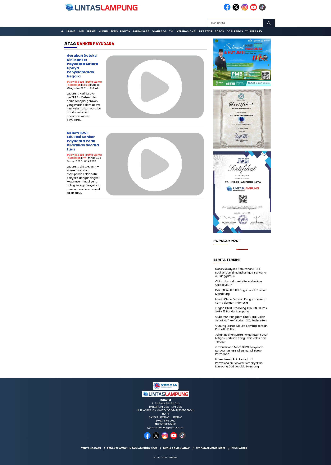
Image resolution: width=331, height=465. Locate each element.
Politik (125, 31)
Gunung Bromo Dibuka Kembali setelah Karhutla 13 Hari (241, 327)
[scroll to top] (318, 459)
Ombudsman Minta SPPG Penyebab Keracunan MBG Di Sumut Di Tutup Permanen (239, 350)
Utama (70, 31)
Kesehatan (74, 84)
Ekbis (114, 31)
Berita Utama (94, 81)
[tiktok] (263, 9)
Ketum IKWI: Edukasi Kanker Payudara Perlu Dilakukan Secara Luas (83, 141)
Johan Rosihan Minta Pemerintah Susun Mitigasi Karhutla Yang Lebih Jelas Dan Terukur (241, 338)
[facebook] (228, 9)
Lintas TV (255, 31)
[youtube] (254, 9)
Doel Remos (234, 31)
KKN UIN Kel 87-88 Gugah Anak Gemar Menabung (240, 292)
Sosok (219, 31)
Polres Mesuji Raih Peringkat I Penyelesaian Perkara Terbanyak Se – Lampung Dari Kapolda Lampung (240, 362)
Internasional (186, 31)
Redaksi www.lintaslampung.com (132, 448)
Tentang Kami (91, 448)
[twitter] (237, 9)
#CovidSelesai (75, 81)
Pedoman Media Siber (210, 448)
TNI (171, 31)
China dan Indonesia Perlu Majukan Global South (238, 283)
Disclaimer (239, 448)
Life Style (205, 31)
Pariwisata (141, 31)
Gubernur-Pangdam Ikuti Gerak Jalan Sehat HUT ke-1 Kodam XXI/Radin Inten (241, 318)
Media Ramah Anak (176, 448)
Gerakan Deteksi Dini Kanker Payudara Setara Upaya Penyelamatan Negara (82, 66)
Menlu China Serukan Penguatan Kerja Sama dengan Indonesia (240, 301)
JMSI (81, 31)
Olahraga (159, 31)
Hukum (103, 31)
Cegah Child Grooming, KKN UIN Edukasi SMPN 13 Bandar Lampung (241, 309)
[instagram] (245, 9)
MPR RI (86, 84)
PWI (84, 157)
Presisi (91, 31)
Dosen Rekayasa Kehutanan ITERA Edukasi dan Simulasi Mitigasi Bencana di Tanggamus (240, 272)
